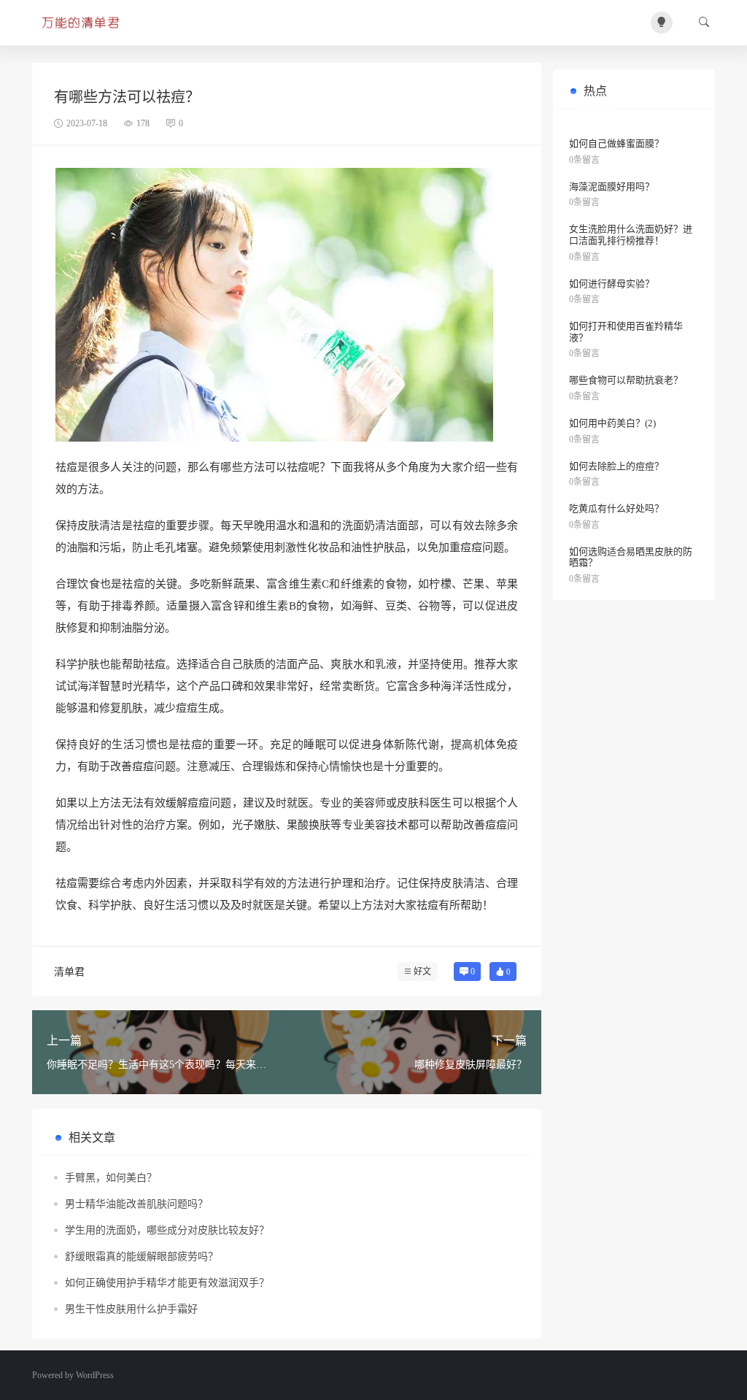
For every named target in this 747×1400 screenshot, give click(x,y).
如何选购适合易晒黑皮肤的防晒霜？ (630, 557)
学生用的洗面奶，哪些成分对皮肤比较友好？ (167, 1230)
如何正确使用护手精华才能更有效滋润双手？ (167, 1282)
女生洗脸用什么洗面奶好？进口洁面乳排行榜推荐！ (630, 234)
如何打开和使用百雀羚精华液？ (626, 331)
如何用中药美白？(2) (612, 423)
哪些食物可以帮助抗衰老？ (626, 379)
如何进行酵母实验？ (611, 283)
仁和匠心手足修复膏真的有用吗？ (632, 110)
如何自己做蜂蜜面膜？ (616, 143)
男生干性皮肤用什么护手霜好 (131, 1309)
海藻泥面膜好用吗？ (611, 186)
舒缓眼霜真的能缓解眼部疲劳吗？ (141, 1256)
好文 (422, 971)
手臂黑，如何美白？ (111, 1177)
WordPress (95, 1375)
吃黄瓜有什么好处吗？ (616, 508)
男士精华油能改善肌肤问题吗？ (136, 1204)
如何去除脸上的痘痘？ (616, 466)
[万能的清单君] (82, 23)
